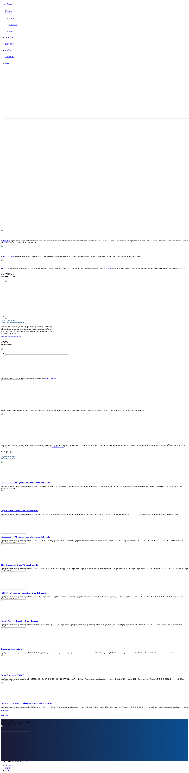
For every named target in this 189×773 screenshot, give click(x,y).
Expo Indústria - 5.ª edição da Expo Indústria (19, 511)
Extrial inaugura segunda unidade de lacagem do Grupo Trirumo (27, 703)
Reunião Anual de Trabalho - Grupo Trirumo (19, 621)
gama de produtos (50, 378)
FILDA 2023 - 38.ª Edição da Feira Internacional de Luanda (25, 537)
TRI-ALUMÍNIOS (8, 257)
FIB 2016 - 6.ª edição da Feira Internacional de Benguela (24, 593)
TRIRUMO (6, 241)
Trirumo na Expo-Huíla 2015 (13, 649)
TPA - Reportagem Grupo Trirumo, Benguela (19, 565)
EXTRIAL (5, 268)
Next (7, 710)
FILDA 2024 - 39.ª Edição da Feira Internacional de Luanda (25, 483)
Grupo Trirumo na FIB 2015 (12, 675)
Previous (3, 710)
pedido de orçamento (57, 447)
